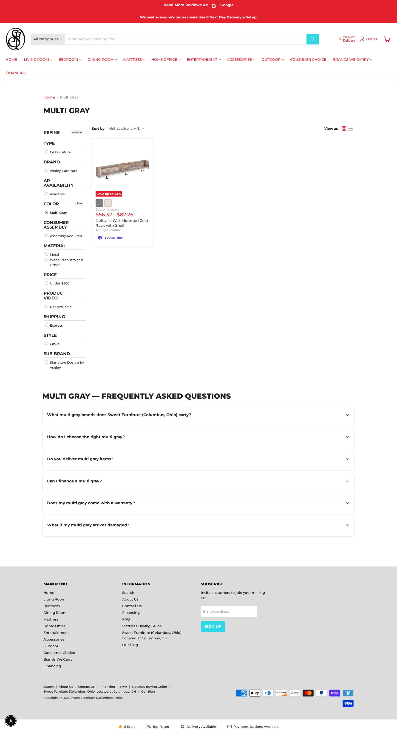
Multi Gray (58, 213)
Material (55, 245)
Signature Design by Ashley (66, 365)
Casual (54, 344)
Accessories (240, 59)
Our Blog (130, 645)
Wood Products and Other (66, 262)
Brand (52, 162)
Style (50, 335)
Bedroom (69, 59)
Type (49, 143)
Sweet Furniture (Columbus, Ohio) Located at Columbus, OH (89, 691)
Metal (54, 254)
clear (79, 203)
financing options (88, 492)
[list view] (350, 128)
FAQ (126, 619)
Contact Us (132, 606)
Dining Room (101, 59)
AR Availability (59, 183)
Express (56, 325)
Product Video (54, 296)
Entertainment (202, 59)
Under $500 (59, 283)
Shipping (54, 316)
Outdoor (271, 59)
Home (11, 59)
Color (51, 203)
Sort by (98, 129)
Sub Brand (57, 353)
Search (128, 592)
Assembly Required (65, 236)
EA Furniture (60, 152)
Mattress (133, 59)
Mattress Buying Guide (142, 626)
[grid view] (344, 128)
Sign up (212, 626)
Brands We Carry (351, 59)
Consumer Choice (308, 59)
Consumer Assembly (56, 225)
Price (50, 274)
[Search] (312, 39)
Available (57, 194)
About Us (130, 599)
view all (77, 132)
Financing (16, 73)
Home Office (164, 59)
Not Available (60, 307)
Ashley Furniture (63, 171)
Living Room (37, 59)
